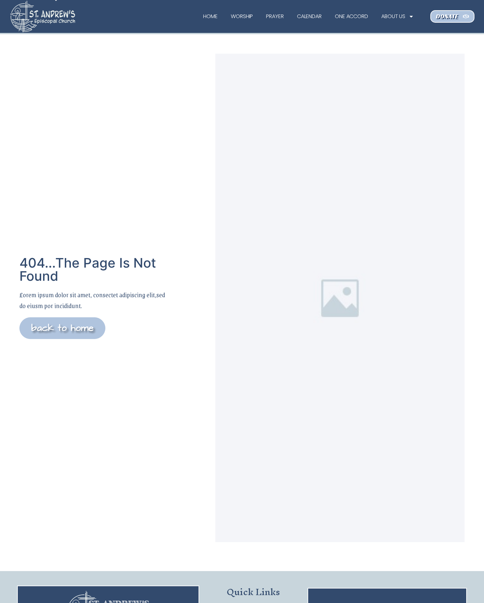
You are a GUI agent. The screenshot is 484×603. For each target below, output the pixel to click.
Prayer (274, 16)
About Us (393, 16)
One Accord (351, 16)
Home (210, 16)
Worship (242, 16)
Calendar (309, 16)
